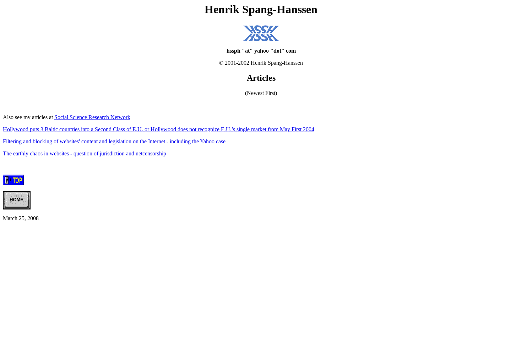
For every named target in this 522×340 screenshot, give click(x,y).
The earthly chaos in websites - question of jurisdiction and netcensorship (84, 153)
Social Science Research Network (92, 117)
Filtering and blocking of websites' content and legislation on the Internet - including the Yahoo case (114, 141)
